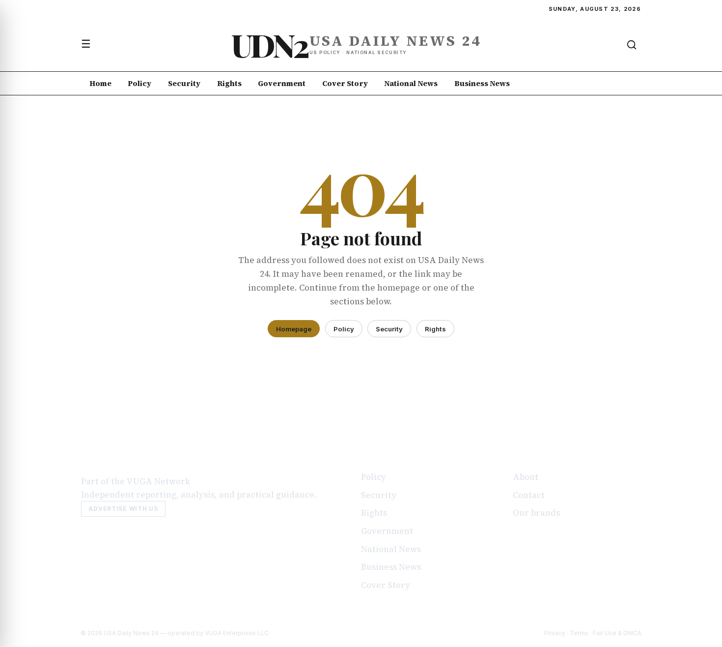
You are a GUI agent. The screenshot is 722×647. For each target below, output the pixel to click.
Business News (482, 83)
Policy (139, 83)
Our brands (536, 513)
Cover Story (345, 83)
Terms (579, 633)
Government (281, 83)
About (525, 477)
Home (100, 83)
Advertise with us (123, 508)
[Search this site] (631, 44)
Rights (229, 83)
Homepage (293, 329)
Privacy (554, 633)
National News (411, 83)
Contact (529, 495)
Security (184, 83)
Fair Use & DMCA (617, 633)
